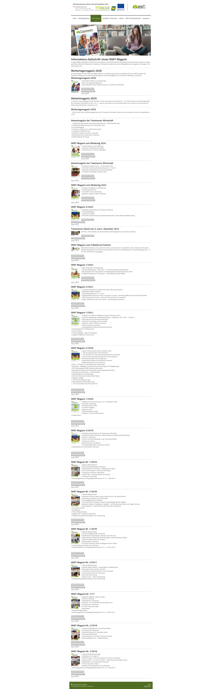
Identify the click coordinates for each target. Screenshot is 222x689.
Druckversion (77, 684)
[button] (87, 89)
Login (149, 684)
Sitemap (84, 684)
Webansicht (147, 686)
